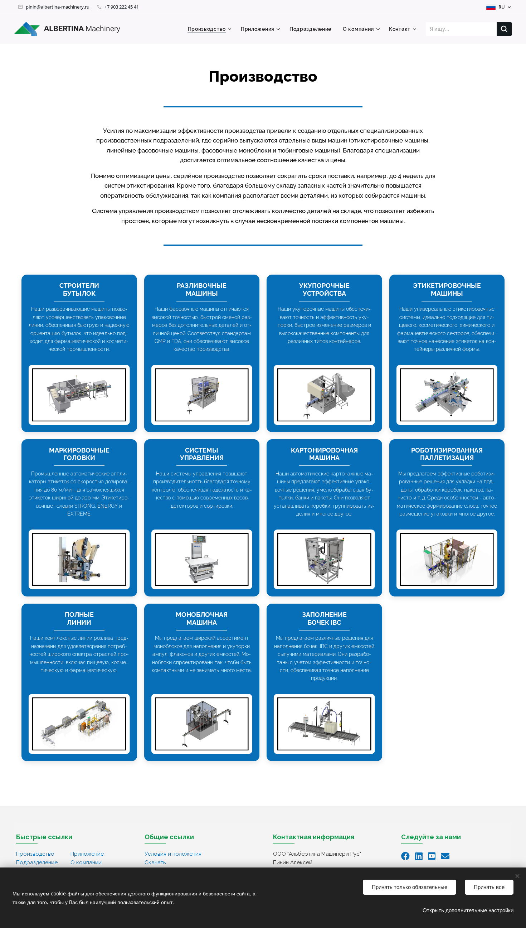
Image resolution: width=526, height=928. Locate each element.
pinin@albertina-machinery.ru (57, 7)
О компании (86, 862)
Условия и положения (173, 854)
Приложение (87, 854)
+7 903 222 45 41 (121, 7)
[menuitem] (210, 29)
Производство (35, 854)
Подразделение (37, 862)
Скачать (155, 862)
